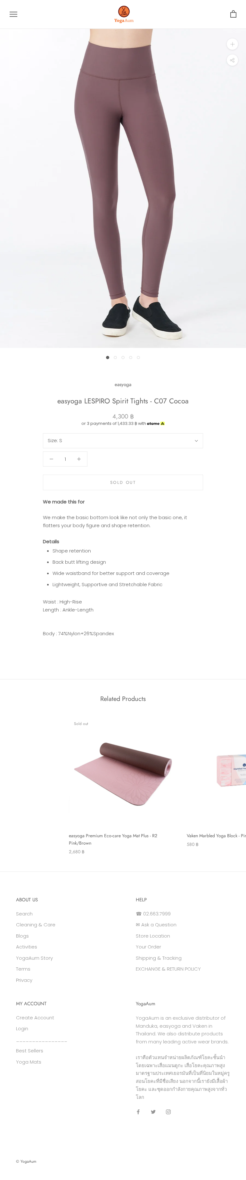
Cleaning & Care (35, 924)
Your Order (148, 946)
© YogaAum (26, 1161)
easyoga (123, 384)
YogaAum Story (34, 958)
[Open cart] (233, 14)
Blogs (22, 935)
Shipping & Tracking (159, 958)
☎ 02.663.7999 (153, 913)
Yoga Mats (28, 1061)
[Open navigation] (13, 14)
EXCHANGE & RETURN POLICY (168, 968)
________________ (41, 1039)
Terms (23, 968)
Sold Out (123, 482)
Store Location (153, 935)
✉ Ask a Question (156, 924)
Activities (26, 946)
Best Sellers (29, 1050)
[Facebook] (138, 1112)
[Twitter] (153, 1112)
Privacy (24, 980)
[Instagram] (168, 1112)
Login (22, 1028)
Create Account (35, 1017)
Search (24, 913)
